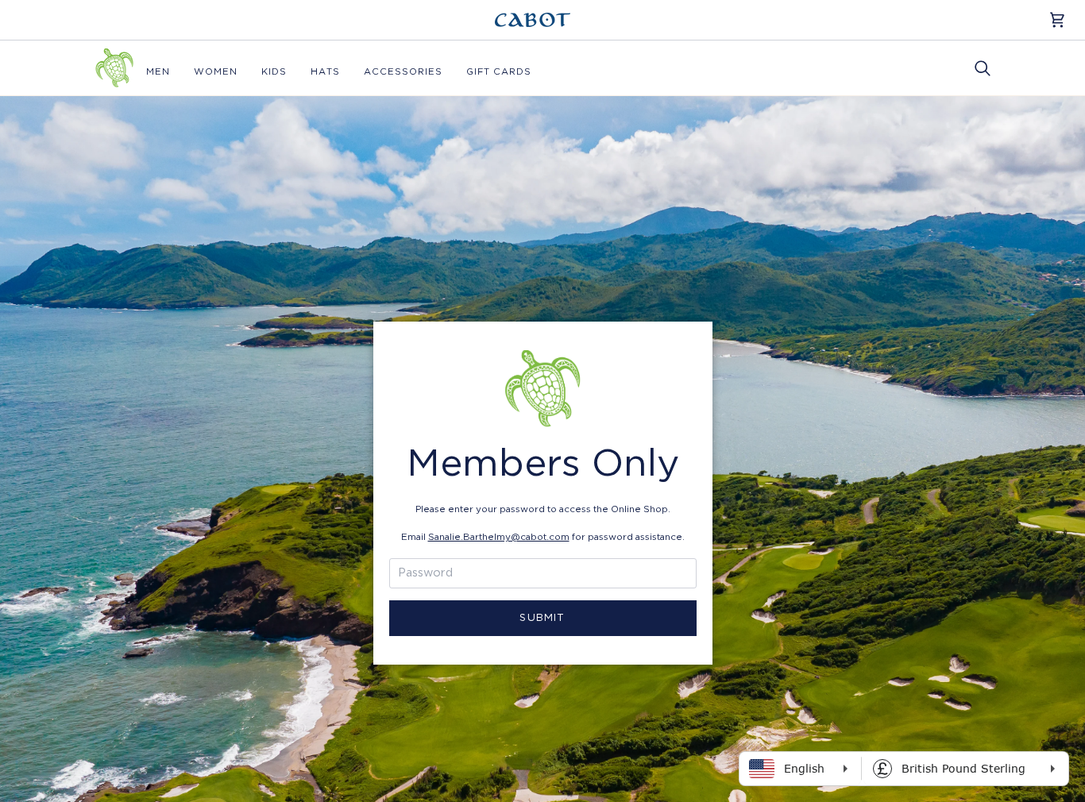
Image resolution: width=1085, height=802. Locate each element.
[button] (158, 71)
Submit (542, 618)
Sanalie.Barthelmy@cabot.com (499, 537)
